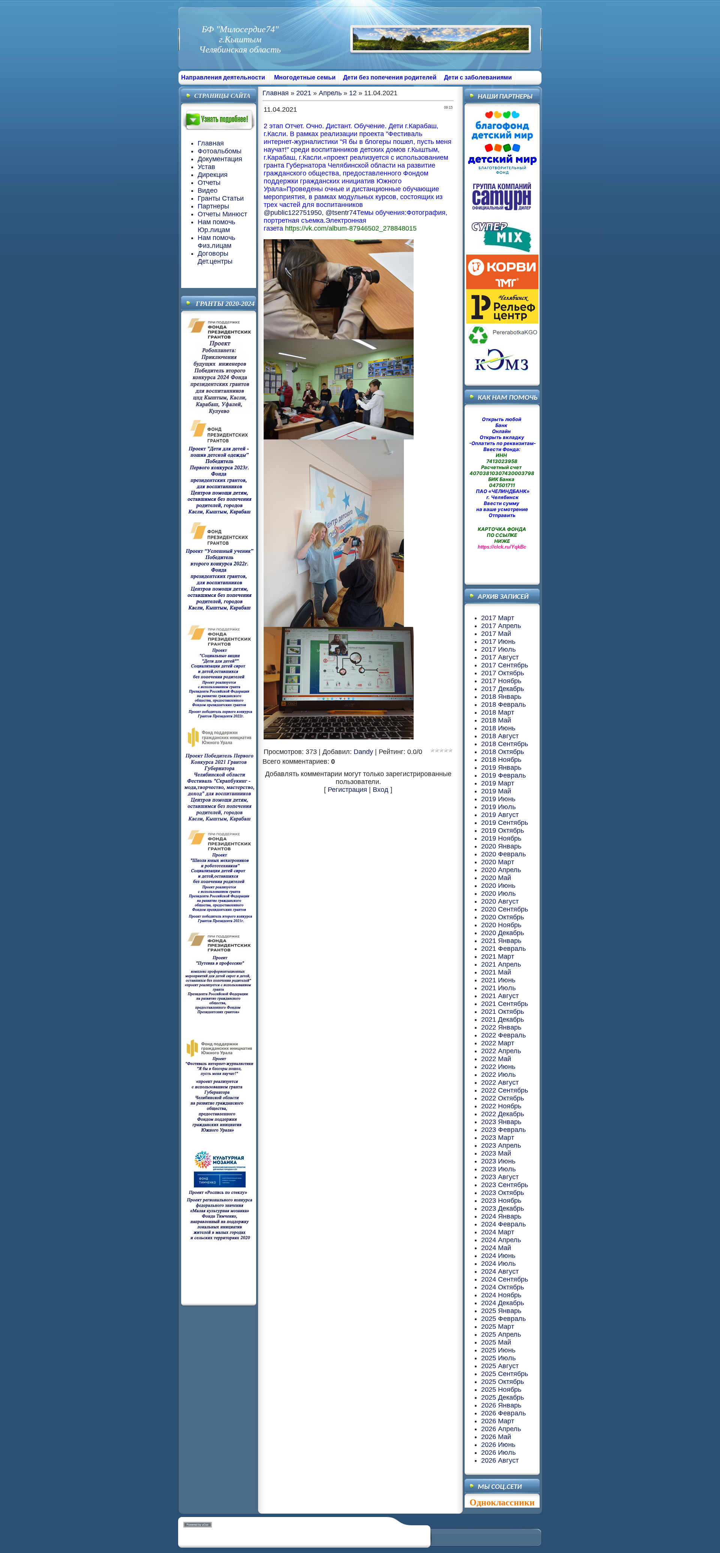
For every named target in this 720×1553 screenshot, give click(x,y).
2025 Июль (498, 1358)
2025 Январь (501, 1311)
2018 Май (496, 720)
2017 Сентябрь (504, 665)
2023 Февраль (503, 1129)
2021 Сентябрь (504, 1003)
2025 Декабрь (502, 1397)
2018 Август (500, 736)
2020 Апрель (501, 870)
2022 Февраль (503, 1035)
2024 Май (496, 1248)
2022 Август (500, 1082)
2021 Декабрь (502, 1019)
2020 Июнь (498, 885)
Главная (275, 93)
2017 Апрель (501, 626)
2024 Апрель (501, 1240)
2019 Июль (498, 807)
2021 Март (497, 956)
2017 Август (500, 657)
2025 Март (497, 1326)
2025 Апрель (501, 1334)
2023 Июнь (498, 1161)
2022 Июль (498, 1074)
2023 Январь (501, 1122)
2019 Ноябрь (501, 838)
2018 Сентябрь (504, 744)
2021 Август (500, 996)
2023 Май (496, 1153)
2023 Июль (498, 1169)
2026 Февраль (503, 1413)
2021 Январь (501, 940)
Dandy (363, 752)
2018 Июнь (498, 728)
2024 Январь (501, 1216)
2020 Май (496, 877)
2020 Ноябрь (501, 925)
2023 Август (500, 1177)
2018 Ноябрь (501, 759)
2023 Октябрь (502, 1192)
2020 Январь (501, 846)
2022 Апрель (501, 1051)
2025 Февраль (503, 1318)
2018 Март (497, 712)
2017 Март (497, 618)
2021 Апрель (501, 964)
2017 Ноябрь (501, 681)
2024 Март (497, 1232)
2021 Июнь (498, 980)
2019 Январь (501, 767)
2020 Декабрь (502, 933)
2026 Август (500, 1460)
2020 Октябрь (502, 917)
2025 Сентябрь (504, 1374)
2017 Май (496, 633)
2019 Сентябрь (504, 822)
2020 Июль (498, 893)
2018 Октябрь (502, 752)
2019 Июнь (498, 799)
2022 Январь (501, 1027)
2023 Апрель (501, 1145)
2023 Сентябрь (504, 1185)
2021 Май (496, 972)
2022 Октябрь (502, 1098)
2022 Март (497, 1043)
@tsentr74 (341, 212)
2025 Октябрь (502, 1381)
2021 (303, 93)
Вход (380, 789)
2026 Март (497, 1421)
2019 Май (496, 791)
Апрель (330, 93)
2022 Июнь (498, 1066)
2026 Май (496, 1437)
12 (353, 93)
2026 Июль (498, 1452)
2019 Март (497, 783)
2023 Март (497, 1137)
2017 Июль (498, 649)
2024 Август (500, 1271)
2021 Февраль (503, 948)
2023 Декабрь (502, 1208)
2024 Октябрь (502, 1287)
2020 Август (500, 901)
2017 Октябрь (502, 673)
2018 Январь (501, 696)
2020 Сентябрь (504, 909)
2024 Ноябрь (501, 1295)
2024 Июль (498, 1263)
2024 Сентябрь (504, 1279)
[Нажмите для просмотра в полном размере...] (339, 337)
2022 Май (496, 1059)
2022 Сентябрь (504, 1090)
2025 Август (500, 1366)
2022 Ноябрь (501, 1106)
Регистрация (347, 789)
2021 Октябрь (502, 1011)
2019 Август (500, 814)
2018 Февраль (503, 704)
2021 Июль (498, 988)
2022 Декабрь (502, 1114)
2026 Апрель (501, 1429)
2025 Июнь (498, 1350)
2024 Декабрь (502, 1303)
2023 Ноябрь (501, 1200)
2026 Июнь (498, 1444)
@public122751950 (293, 212)
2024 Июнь (498, 1255)
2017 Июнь (498, 641)
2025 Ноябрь (501, 1389)
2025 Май (496, 1342)
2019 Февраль (503, 775)
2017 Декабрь (502, 689)
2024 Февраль (503, 1224)
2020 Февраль (503, 854)
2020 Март (497, 862)
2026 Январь (501, 1405)
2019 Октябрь (502, 830)
